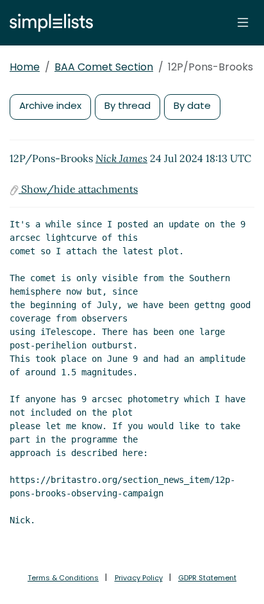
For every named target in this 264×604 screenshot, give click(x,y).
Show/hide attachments (78, 189)
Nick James (121, 158)
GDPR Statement (207, 578)
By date (192, 105)
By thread (127, 105)
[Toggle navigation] (242, 22)
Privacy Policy (139, 578)
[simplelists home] (48, 23)
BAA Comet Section (103, 67)
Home (25, 67)
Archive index (50, 105)
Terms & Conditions (63, 578)
